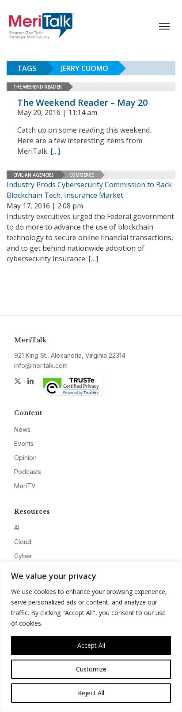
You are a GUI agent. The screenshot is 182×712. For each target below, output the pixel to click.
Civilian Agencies (33, 175)
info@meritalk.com (41, 365)
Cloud (22, 541)
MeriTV (25, 486)
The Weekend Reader (37, 87)
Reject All (91, 693)
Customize (91, 669)
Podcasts (27, 471)
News (22, 429)
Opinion (25, 457)
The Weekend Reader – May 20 (82, 102)
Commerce (81, 175)
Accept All (91, 645)
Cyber (23, 556)
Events (24, 443)
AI (16, 527)
